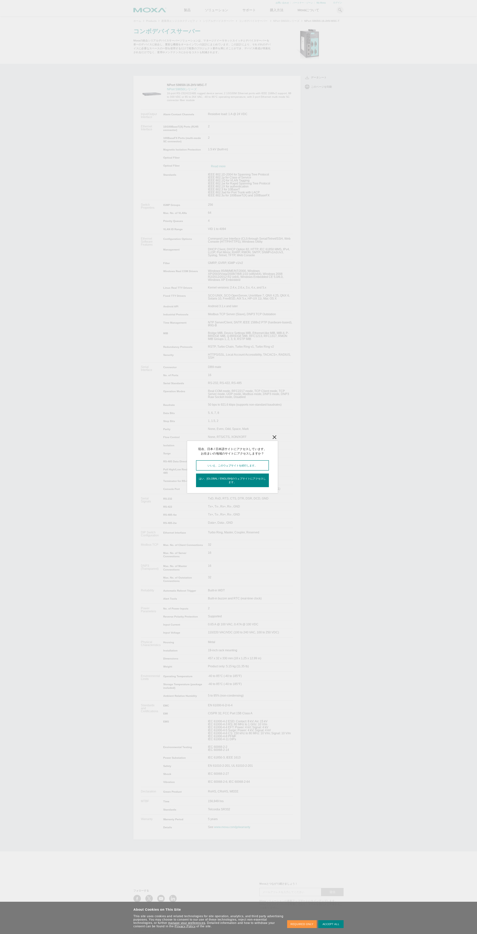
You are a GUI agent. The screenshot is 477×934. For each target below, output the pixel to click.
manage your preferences (186, 922)
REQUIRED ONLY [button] (301, 924)
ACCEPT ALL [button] (331, 924)
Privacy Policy (185, 926)
